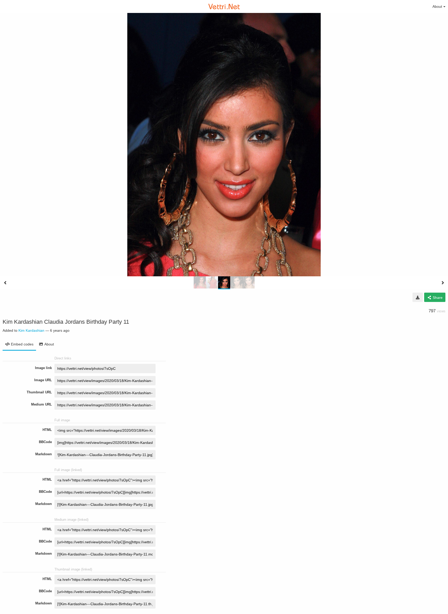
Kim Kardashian (31, 330)
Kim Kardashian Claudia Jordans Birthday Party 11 (66, 322)
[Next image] (443, 283)
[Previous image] (5, 283)
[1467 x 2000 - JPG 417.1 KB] (417, 297)
